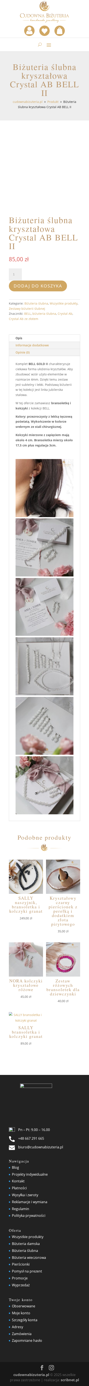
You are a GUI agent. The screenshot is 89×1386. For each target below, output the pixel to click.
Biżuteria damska (26, 1243)
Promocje (20, 1278)
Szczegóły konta (24, 1320)
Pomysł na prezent (27, 1271)
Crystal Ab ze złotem (23, 319)
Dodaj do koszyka (38, 286)
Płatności (19, 1188)
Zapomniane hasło (27, 1340)
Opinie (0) (23, 352)
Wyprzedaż (21, 1285)
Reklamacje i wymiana (29, 1201)
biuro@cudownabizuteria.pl (40, 1147)
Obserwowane (23, 1306)
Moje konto (21, 1313)
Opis (19, 338)
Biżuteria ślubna (36, 303)
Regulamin (20, 1208)
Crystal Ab (65, 314)
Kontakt (18, 1181)
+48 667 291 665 (31, 1138)
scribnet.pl (70, 1380)
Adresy (17, 1326)
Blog (15, 1167)
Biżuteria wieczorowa (29, 1257)
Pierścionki (21, 1264)
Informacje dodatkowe (32, 345)
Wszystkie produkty (64, 303)
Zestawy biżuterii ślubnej (27, 309)
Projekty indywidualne (30, 1174)
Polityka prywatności (28, 1215)
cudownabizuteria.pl (31, 1374)
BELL (27, 314)
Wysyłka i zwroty (25, 1195)
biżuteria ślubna (44, 314)
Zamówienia (22, 1333)
